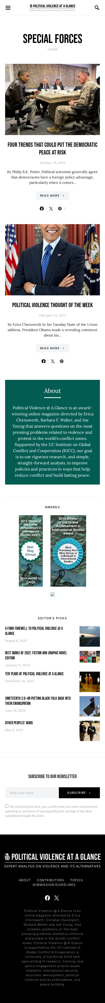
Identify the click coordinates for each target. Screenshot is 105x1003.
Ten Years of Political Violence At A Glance (34, 674)
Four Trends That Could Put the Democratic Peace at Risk (52, 148)
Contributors (50, 880)
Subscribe (76, 792)
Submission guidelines (54, 885)
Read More (50, 195)
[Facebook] (47, 897)
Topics (76, 880)
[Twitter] (56, 897)
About (25, 880)
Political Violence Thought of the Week (52, 305)
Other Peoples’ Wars (19, 723)
